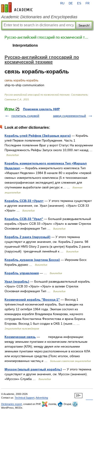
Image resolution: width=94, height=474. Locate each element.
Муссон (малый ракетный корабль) (33, 369)
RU (62, 3)
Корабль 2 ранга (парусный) (27, 237)
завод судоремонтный (69, 116)
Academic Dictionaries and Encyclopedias (39, 17)
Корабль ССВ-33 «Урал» (24, 201)
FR (87, 3)
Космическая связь (20, 337)
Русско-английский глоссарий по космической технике (47, 37)
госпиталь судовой (25, 116)
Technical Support (24, 397)
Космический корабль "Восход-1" (32, 299)
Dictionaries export (11, 404)
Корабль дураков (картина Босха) (32, 260)
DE (71, 3)
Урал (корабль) (17, 281)
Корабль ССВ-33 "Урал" (24, 219)
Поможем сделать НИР (41, 109)
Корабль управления (22, 273)
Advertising (42, 397)
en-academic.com (17, 7)
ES (79, 3)
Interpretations (25, 45)
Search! (84, 25)
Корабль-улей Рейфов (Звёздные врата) (38, 135)
